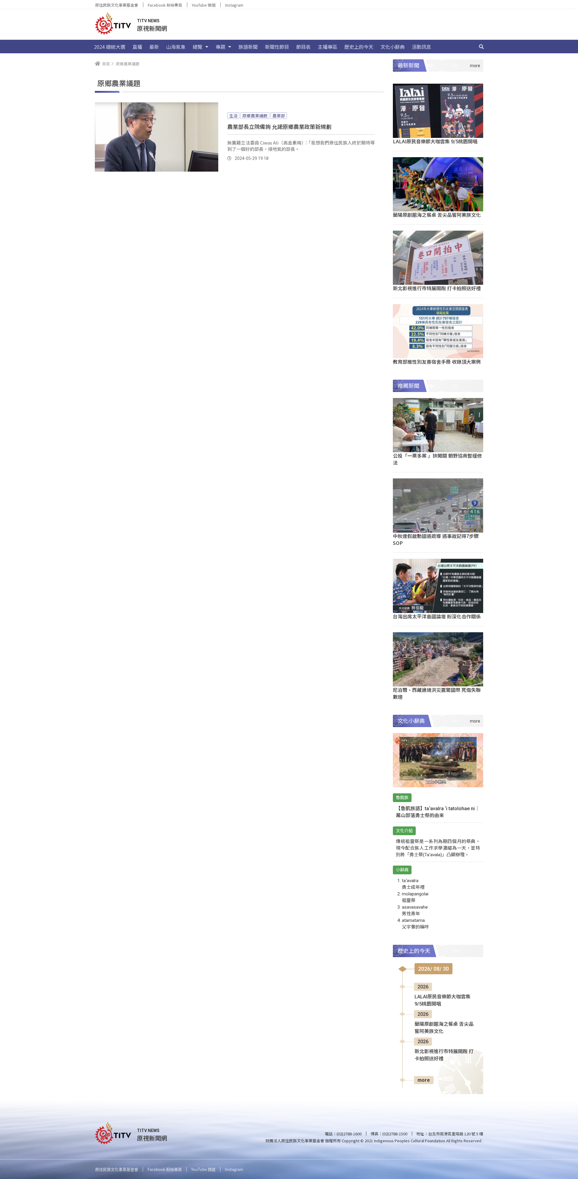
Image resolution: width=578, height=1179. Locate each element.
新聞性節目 (277, 46)
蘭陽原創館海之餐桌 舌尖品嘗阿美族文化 (437, 214)
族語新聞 (248, 46)
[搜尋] (481, 46)
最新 (154, 46)
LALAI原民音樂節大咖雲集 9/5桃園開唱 (435, 141)
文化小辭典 (393, 46)
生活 (233, 116)
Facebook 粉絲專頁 (165, 5)
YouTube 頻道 (204, 5)
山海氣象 (175, 46)
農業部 (278, 116)
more (424, 1080)
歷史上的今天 (358, 46)
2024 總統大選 (109, 46)
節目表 (303, 46)
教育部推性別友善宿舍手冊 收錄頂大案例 (437, 361)
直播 (137, 46)
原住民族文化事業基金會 (116, 5)
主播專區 (327, 46)
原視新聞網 (152, 28)
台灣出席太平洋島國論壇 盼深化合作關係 (437, 616)
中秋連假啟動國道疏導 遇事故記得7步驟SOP (436, 539)
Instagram (234, 5)
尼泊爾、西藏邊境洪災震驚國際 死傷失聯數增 (437, 693)
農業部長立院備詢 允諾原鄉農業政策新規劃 (279, 126)
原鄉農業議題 (255, 116)
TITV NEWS (148, 20)
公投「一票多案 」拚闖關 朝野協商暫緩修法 (437, 459)
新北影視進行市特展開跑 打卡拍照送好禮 (437, 288)
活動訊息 (421, 46)
